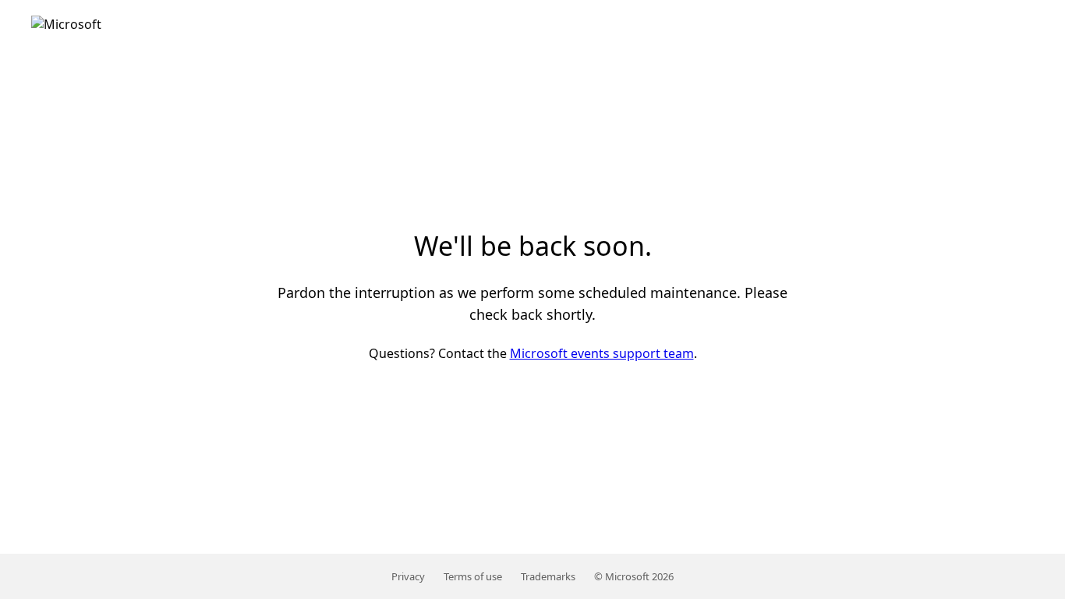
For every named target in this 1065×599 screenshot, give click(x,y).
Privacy (408, 576)
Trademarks (548, 576)
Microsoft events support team (602, 353)
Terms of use (473, 576)
